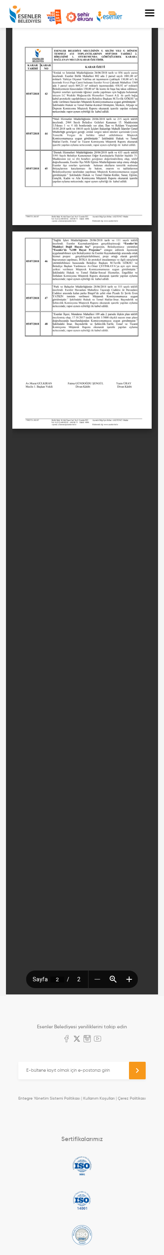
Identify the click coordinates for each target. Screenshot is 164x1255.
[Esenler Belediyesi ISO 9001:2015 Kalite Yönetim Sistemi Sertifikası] (82, 1165)
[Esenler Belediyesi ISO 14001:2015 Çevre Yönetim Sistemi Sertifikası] (82, 1200)
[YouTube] (97, 1039)
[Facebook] (66, 1039)
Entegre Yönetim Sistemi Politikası (49, 1098)
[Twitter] (76, 1039)
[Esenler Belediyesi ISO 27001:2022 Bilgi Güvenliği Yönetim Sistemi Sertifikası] (82, 1235)
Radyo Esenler (109, 17)
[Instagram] (87, 1039)
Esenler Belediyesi (25, 14)
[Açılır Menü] (149, 14)
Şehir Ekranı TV (79, 17)
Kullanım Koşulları (99, 1098)
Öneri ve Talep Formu (54, 17)
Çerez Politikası (132, 1098)
